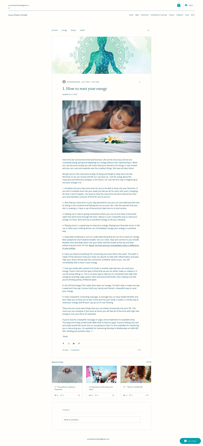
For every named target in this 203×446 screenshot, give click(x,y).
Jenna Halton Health (17, 14)
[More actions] (139, 82)
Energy (64, 30)
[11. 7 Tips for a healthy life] (136, 374)
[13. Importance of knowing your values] (101, 374)
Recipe (73, 30)
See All (148, 362)
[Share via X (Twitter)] (69, 343)
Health (82, 30)
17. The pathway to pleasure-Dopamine (64, 388)
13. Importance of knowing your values (101, 388)
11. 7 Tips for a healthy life (133, 387)
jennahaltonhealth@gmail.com (98, 439)
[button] (179, 5)
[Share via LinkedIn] (74, 343)
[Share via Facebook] (63, 343)
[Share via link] (79, 343)
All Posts (55, 30)
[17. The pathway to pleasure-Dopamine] (67, 374)
